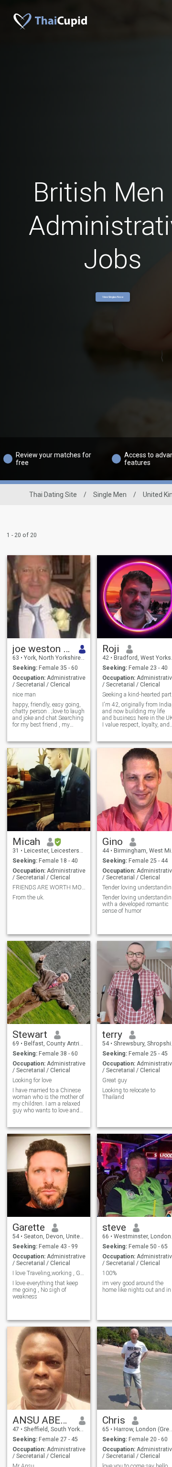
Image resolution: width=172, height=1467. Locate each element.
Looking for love (32, 1080)
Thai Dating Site (53, 494)
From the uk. (28, 897)
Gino (112, 841)
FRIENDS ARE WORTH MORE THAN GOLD (49, 887)
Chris (113, 1420)
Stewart (29, 1034)
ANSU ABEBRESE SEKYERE (42, 1420)
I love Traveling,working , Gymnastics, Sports (49, 1273)
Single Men (110, 494)
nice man (24, 694)
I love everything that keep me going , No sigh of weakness (45, 1290)
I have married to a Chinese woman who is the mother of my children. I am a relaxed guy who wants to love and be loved (48, 1100)
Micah (26, 841)
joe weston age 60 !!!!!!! (42, 648)
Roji (110, 648)
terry (112, 1034)
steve (114, 1227)
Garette (28, 1227)
